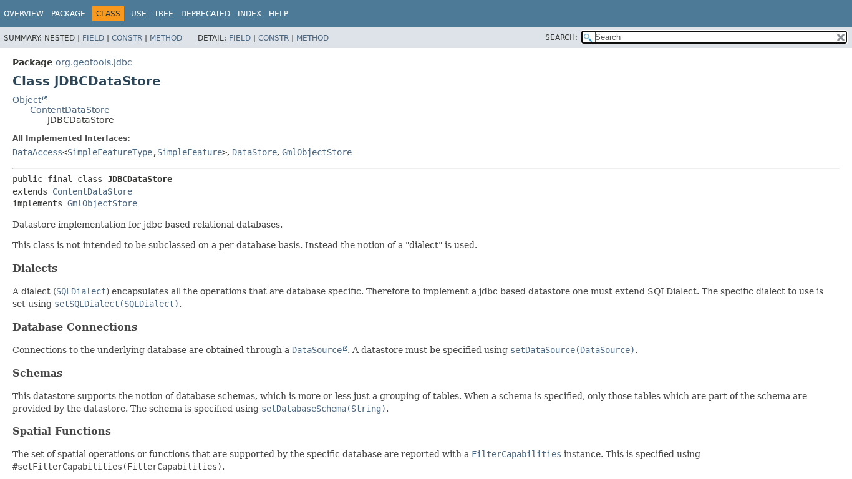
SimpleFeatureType (109, 152)
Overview (24, 13)
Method (166, 38)
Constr (127, 38)
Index (249, 13)
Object (26, 100)
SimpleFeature (189, 152)
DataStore (254, 152)
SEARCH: (561, 37)
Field (93, 38)
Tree (163, 13)
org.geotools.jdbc (94, 62)
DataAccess (37, 152)
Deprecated (205, 13)
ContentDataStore (70, 110)
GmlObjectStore (317, 152)
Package (68, 13)
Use (139, 13)
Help (278, 13)
